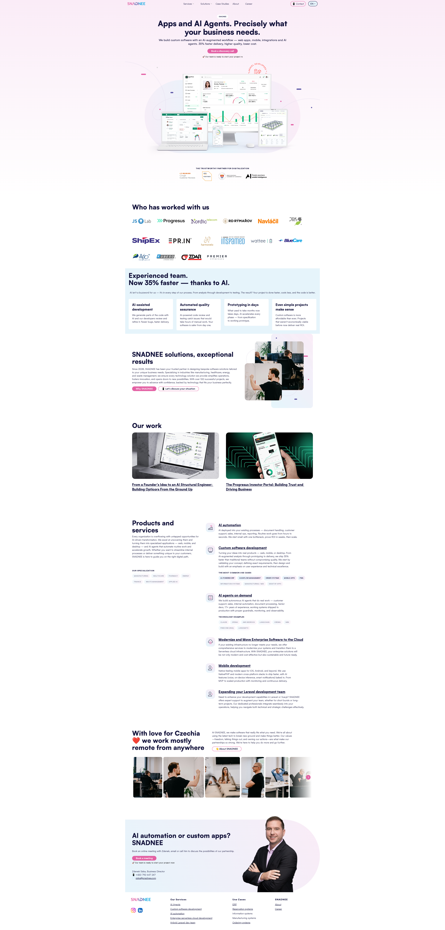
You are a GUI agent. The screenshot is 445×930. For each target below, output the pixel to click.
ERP (234, 904)
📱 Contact (298, 3)
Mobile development (235, 666)
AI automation (230, 525)
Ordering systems (241, 922)
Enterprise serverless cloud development (191, 918)
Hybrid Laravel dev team (182, 922)
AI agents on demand (235, 595)
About (236, 3)
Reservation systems (242, 909)
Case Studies (222, 3)
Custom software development (243, 548)
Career (248, 3)
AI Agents (175, 904)
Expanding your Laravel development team (252, 692)
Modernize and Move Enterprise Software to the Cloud (261, 640)
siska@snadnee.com (146, 878)
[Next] (308, 777)
